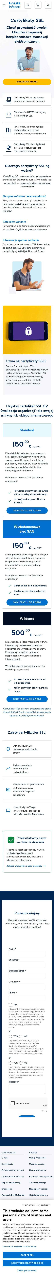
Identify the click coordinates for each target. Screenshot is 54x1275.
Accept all (27, 1255)
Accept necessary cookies (27, 1263)
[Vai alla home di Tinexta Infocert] (14, 5)
